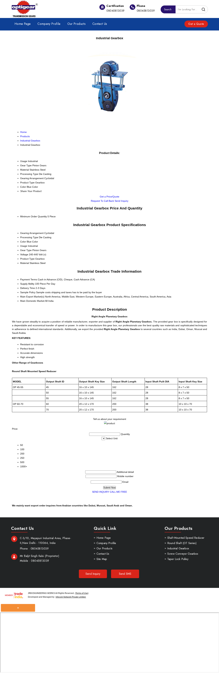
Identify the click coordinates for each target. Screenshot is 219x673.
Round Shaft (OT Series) (182, 543)
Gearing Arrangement (32, 233)
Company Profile (48, 24)
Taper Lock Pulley (177, 559)
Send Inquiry (121, 201)
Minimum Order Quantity (33, 216)
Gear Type (26, 250)
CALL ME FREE (118, 491)
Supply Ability (27, 283)
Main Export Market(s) (32, 296)
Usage (23, 246)
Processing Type (29, 237)
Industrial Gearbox (178, 548)
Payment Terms (28, 279)
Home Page (23, 24)
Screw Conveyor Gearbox (182, 554)
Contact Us (99, 24)
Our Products (76, 24)
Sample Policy (27, 292)
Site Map (101, 559)
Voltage (24, 254)
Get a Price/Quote (109, 196)
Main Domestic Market (32, 301)
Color (23, 241)
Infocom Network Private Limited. (71, 597)
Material (24, 263)
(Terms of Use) (81, 593)
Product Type (27, 258)
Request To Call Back (102, 201)
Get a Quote (196, 24)
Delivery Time (27, 288)
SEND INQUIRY (100, 491)
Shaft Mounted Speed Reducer (185, 538)
